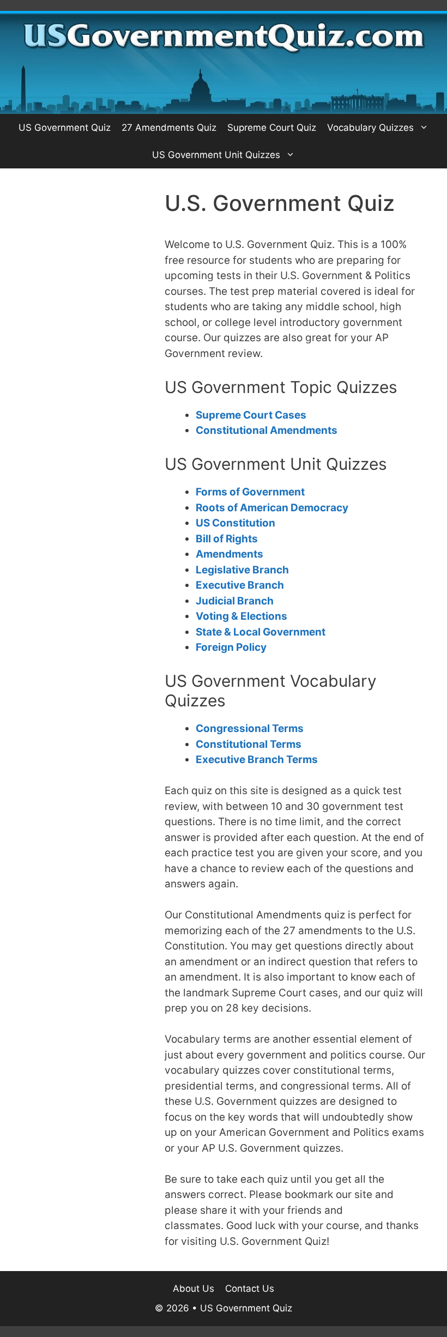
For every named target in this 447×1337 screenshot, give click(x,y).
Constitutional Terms (248, 744)
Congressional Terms (250, 728)
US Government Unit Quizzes (216, 154)
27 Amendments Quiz (169, 127)
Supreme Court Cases (251, 415)
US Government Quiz (65, 127)
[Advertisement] (82, 244)
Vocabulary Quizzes (370, 127)
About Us (193, 1288)
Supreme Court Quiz (271, 127)
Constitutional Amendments (266, 430)
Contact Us (249, 1288)
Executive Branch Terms (257, 759)
